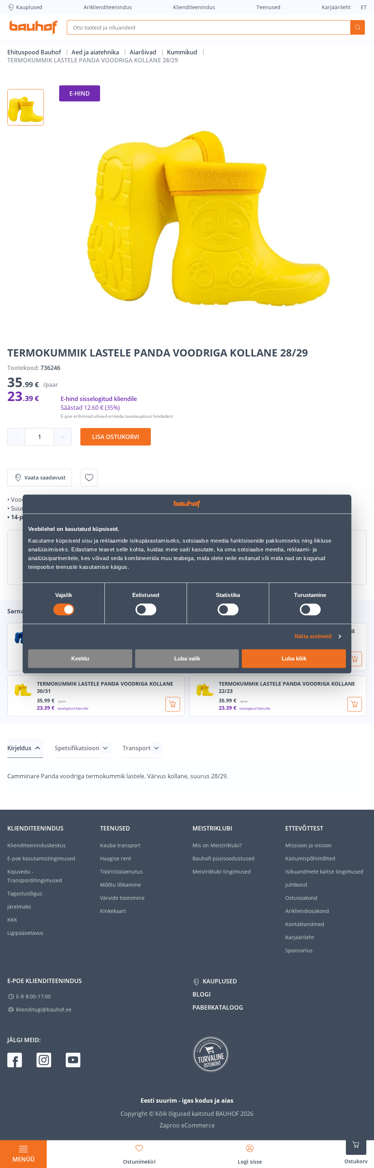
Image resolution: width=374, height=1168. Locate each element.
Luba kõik (294, 658)
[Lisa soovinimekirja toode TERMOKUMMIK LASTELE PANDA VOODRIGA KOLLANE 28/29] (89, 477)
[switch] (146, 610)
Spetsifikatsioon (77, 748)
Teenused (268, 7)
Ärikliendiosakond (307, 910)
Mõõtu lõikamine (120, 884)
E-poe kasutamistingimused (41, 858)
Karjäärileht (336, 7)
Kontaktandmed (304, 924)
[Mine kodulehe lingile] (33, 27)
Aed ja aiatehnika (96, 52)
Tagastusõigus (24, 893)
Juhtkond (296, 884)
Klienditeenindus (194, 7)
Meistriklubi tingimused (221, 871)
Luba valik (187, 658)
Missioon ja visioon (308, 845)
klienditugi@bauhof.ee (44, 1009)
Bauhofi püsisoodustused (223, 858)
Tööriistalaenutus (121, 871)
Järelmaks (19, 906)
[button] (25, 107)
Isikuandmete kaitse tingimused (324, 871)
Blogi (201, 994)
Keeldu (80, 658)
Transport (136, 748)
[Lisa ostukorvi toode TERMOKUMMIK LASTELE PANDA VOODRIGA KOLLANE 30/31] (172, 704)
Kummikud (183, 52)
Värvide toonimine (122, 897)
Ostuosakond (301, 897)
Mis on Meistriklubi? (217, 845)
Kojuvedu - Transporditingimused (34, 876)
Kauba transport (120, 845)
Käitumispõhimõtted (310, 858)
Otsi (357, 27)
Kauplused (29, 7)
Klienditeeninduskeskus (36, 845)
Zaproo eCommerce (187, 1125)
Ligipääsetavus (25, 932)
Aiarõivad (144, 52)
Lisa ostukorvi (115, 437)
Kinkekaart (113, 910)
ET (364, 7)
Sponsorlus (299, 950)
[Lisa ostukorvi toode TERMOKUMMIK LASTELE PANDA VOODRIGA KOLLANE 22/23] (354, 704)
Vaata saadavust (45, 477)
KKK (12, 919)
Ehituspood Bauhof (34, 52)
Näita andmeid (313, 636)
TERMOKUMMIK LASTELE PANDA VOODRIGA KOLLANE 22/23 (287, 687)
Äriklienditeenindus (108, 7)
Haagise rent (115, 858)
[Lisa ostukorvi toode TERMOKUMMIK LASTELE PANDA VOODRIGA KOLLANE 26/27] (354, 659)
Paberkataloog (217, 1007)
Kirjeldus (19, 748)
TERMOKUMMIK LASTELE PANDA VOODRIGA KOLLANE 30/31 (105, 687)
